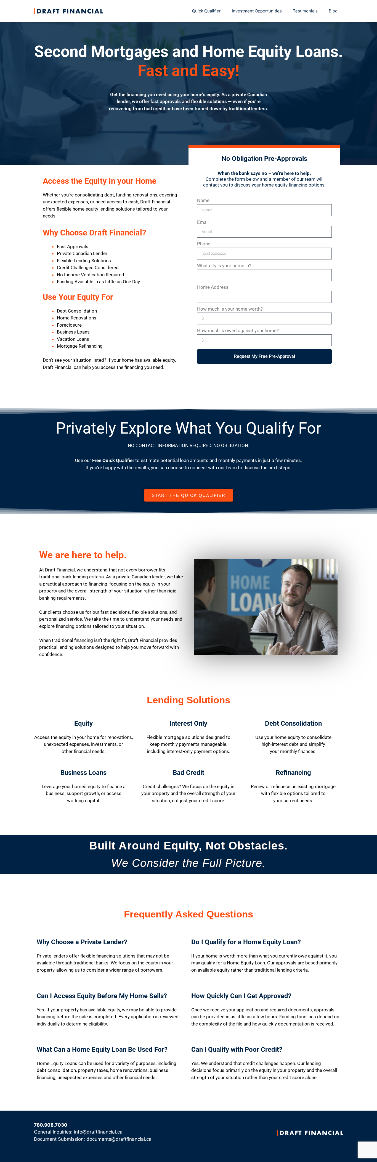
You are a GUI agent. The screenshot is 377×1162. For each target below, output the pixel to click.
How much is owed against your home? (238, 330)
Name (203, 200)
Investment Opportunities (257, 11)
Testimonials (305, 11)
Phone (203, 243)
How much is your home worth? (230, 309)
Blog (333, 11)
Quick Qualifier (206, 11)
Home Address (213, 287)
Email (203, 222)
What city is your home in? (224, 265)
